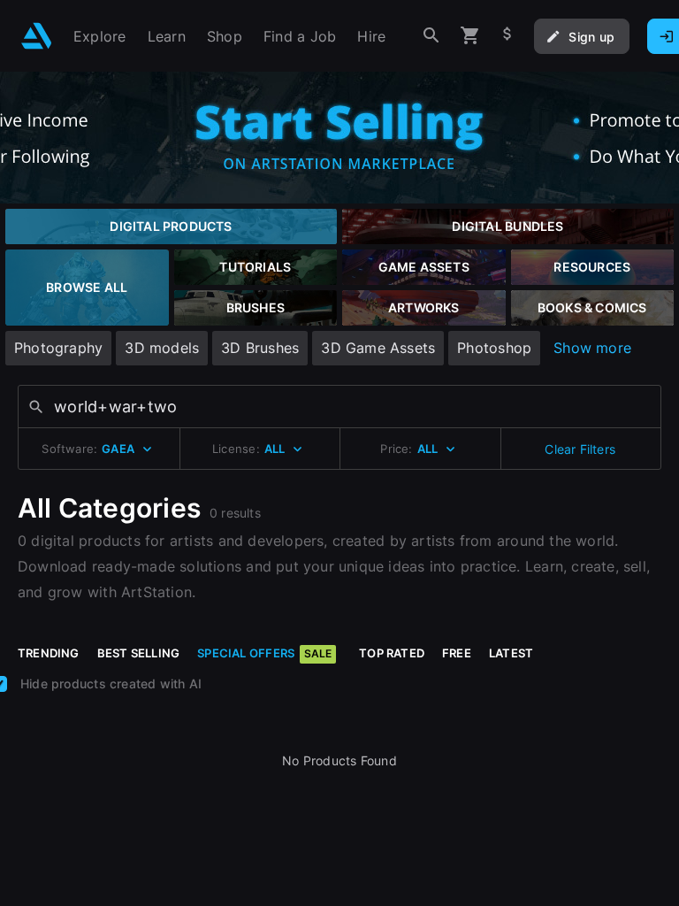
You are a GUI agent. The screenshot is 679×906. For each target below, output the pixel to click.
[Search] (431, 36)
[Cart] (470, 36)
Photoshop (494, 348)
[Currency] (507, 36)
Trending (49, 653)
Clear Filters (580, 449)
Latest (511, 653)
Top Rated (391, 653)
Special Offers (264, 653)
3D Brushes (260, 348)
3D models (162, 348)
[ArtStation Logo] (36, 36)
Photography (58, 348)
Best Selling (138, 653)
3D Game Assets (378, 348)
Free (456, 653)
